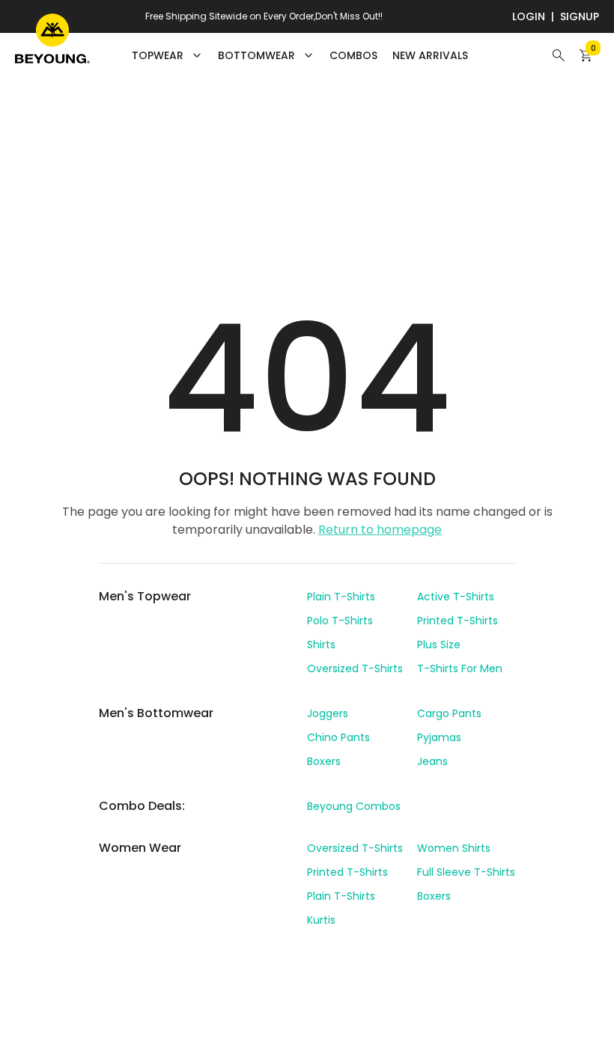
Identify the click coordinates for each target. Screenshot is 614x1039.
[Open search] (558, 55)
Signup (579, 16)
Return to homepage (380, 529)
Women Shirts (453, 848)
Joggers (327, 713)
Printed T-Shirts (457, 620)
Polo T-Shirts (340, 620)
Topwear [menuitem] (157, 55)
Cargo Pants (449, 713)
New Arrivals (430, 55)
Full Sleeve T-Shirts (466, 872)
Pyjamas (439, 737)
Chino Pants (338, 737)
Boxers (324, 761)
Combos (353, 55)
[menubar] (300, 55)
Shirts (321, 644)
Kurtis (321, 919)
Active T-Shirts (455, 596)
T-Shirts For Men (459, 668)
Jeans (432, 761)
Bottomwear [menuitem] (256, 55)
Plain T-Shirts (341, 596)
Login (528, 16)
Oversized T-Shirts (355, 668)
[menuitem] (353, 55)
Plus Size (438, 644)
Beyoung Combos (354, 806)
